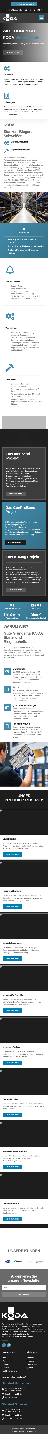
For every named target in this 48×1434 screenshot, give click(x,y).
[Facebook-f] (4, 1345)
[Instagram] (9, 1345)
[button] (41, 17)
